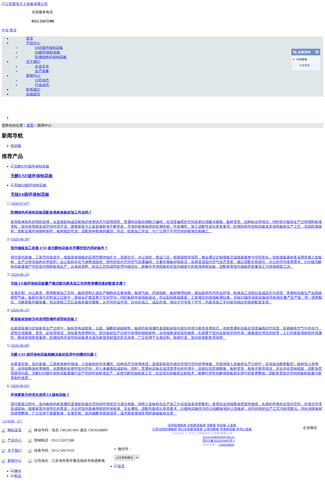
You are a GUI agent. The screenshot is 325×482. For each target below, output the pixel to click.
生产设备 (42, 71)
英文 (13, 30)
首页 (29, 38)
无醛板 (211, 425)
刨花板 (16, 146)
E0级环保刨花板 (47, 52)
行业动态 (42, 85)
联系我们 (33, 89)
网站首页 (15, 430)
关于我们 (33, 62)
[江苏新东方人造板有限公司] (25, 4)
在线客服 (304, 65)
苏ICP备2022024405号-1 (219, 440)
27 (19, 421)
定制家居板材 (196, 425)
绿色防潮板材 (177, 425)
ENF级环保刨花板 (49, 48)
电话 (17, 476)
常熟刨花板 (227, 429)
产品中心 (33, 43)
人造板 (231, 425)
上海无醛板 (211, 429)
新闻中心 (33, 75)
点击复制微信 (124, 457)
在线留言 (33, 94)
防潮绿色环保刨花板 (51, 57)
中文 (5, 30)
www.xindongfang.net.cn (218, 437)
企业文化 (42, 66)
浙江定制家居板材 (190, 429)
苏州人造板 (244, 429)
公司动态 (42, 80)
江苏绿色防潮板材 (164, 429)
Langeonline (226, 444)
